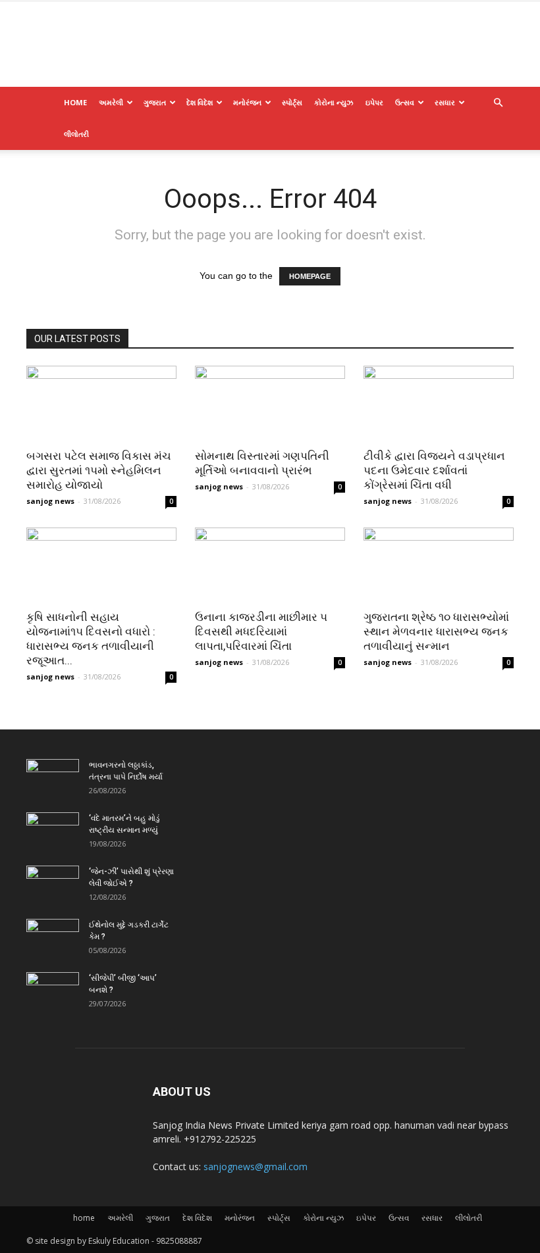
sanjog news (50, 501)
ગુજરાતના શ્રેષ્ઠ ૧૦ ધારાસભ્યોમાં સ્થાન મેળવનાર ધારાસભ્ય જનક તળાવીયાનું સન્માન (436, 631)
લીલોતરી (76, 134)
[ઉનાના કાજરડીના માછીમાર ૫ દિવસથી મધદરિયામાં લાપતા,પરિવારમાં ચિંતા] (270, 565)
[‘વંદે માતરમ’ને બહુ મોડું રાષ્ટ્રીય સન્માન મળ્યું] (52, 830)
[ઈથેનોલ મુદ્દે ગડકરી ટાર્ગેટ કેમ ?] (52, 937)
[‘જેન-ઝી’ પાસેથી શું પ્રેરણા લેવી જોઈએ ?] (52, 884)
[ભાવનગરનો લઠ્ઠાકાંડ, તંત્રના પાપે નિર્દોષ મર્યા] (52, 777)
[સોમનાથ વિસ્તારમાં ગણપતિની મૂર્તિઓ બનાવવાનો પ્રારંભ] (270, 403)
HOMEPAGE (310, 276)
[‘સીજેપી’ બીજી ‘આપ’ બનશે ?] (52, 990)
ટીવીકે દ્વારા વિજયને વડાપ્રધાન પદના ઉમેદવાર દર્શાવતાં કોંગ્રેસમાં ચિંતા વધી (434, 470)
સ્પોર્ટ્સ (292, 102)
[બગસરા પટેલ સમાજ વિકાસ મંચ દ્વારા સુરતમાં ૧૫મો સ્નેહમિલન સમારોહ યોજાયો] (101, 403)
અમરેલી (111, 102)
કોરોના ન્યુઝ (334, 102)
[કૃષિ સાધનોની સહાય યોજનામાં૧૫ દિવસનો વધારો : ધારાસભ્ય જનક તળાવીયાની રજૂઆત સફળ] (101, 565)
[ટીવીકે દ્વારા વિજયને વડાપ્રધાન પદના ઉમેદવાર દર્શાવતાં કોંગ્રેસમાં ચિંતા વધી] (439, 403)
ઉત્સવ (404, 102)
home (75, 102)
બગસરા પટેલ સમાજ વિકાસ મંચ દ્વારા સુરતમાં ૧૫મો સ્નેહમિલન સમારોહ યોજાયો (98, 470)
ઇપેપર (374, 102)
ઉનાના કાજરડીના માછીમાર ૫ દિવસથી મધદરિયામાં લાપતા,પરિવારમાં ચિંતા (261, 631)
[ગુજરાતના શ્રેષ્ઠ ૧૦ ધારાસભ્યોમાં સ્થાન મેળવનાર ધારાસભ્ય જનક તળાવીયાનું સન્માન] (439, 565)
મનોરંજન (247, 102)
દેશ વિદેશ (199, 102)
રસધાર (445, 102)
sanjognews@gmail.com (255, 1166)
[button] (498, 103)
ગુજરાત (155, 102)
